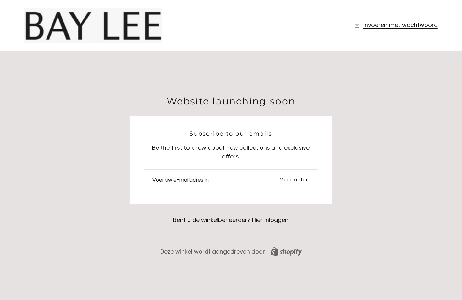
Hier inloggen (270, 220)
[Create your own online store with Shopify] (286, 251)
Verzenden (294, 180)
